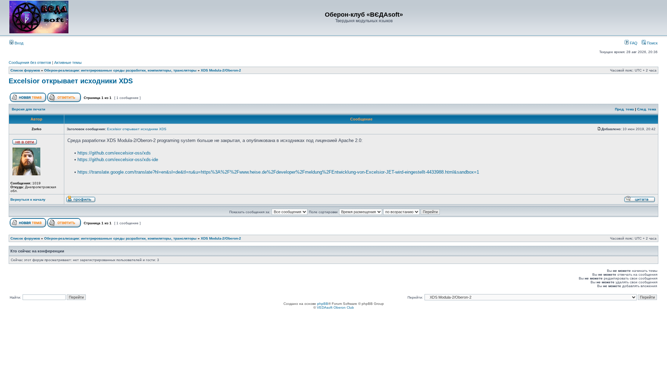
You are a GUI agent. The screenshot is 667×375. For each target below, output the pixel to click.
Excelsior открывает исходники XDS (71, 81)
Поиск (652, 43)
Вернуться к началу (28, 199)
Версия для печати (28, 109)
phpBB (322, 304)
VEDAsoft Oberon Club (335, 307)
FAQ (633, 43)
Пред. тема (624, 109)
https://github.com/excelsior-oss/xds (114, 153)
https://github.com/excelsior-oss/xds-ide (117, 159)
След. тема (646, 109)
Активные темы (68, 62)
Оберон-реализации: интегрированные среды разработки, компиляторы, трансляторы (120, 70)
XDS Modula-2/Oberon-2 (221, 70)
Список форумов (25, 70)
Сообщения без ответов (30, 62)
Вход (18, 43)
